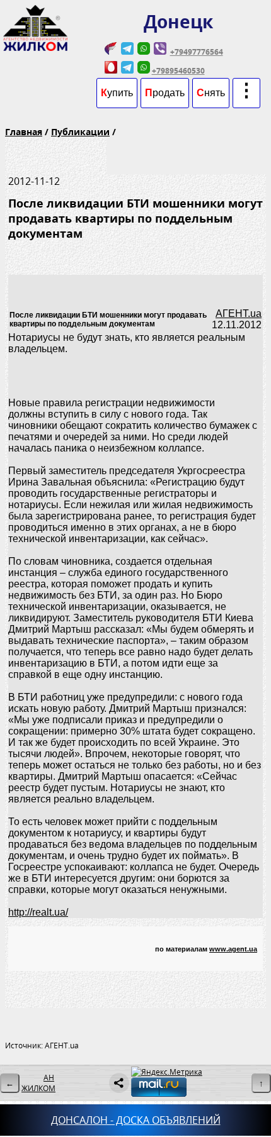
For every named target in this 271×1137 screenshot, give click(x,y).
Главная (23, 132)
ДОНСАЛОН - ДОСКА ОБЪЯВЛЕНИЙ (136, 1120)
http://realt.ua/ (38, 912)
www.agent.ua (233, 949)
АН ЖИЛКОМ (38, 1083)
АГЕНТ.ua (239, 313)
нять (211, 92)
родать (165, 92)
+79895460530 (178, 70)
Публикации (80, 132)
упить (117, 92)
